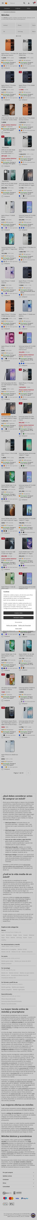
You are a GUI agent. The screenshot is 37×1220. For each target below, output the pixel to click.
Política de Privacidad (24, 625)
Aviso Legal (18, 628)
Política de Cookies (11, 625)
